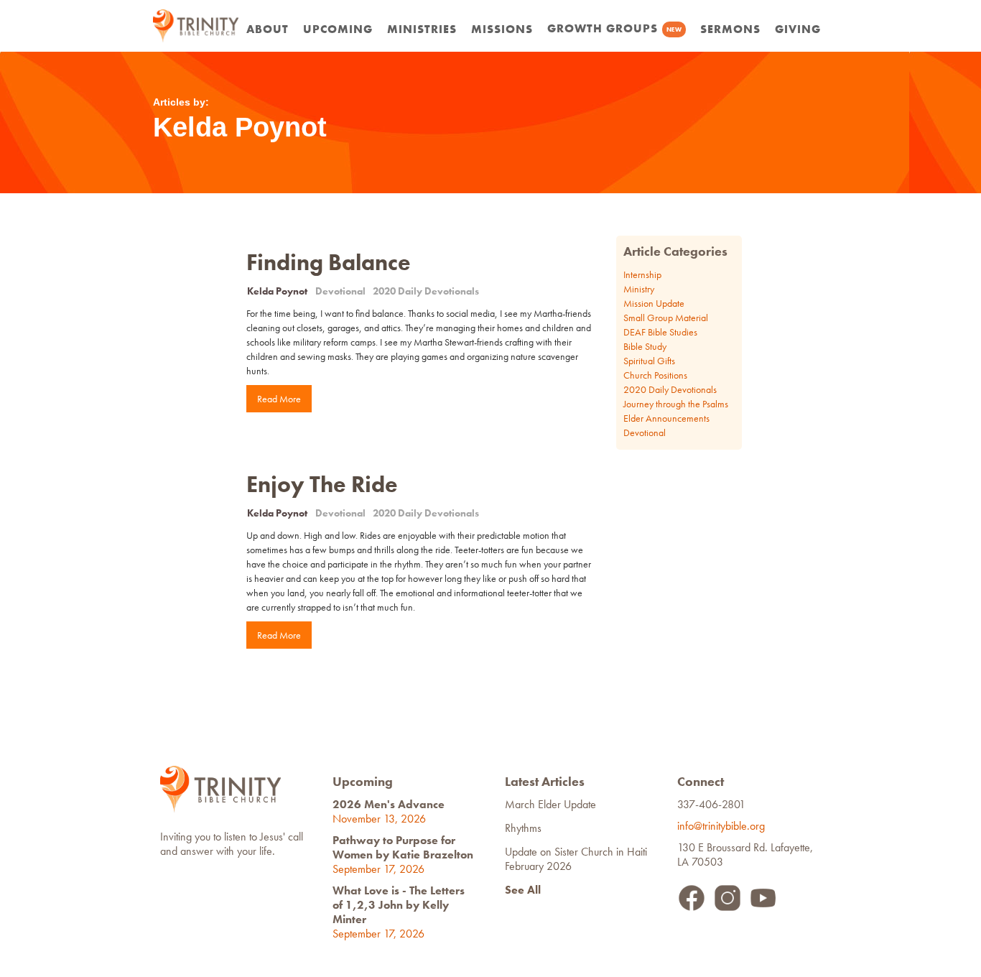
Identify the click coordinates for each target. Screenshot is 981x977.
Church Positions (655, 375)
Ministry (638, 288)
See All (523, 889)
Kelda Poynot (277, 290)
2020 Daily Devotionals (426, 290)
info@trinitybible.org (724, 825)
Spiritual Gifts (649, 360)
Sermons (730, 29)
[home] (196, 26)
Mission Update (653, 303)
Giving (798, 29)
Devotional (340, 290)
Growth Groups (614, 28)
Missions (502, 29)
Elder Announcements (666, 418)
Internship (642, 274)
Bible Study (644, 346)
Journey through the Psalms (675, 403)
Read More (279, 398)
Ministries (422, 29)
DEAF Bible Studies (660, 331)
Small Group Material (665, 317)
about (267, 29)
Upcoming (338, 29)
